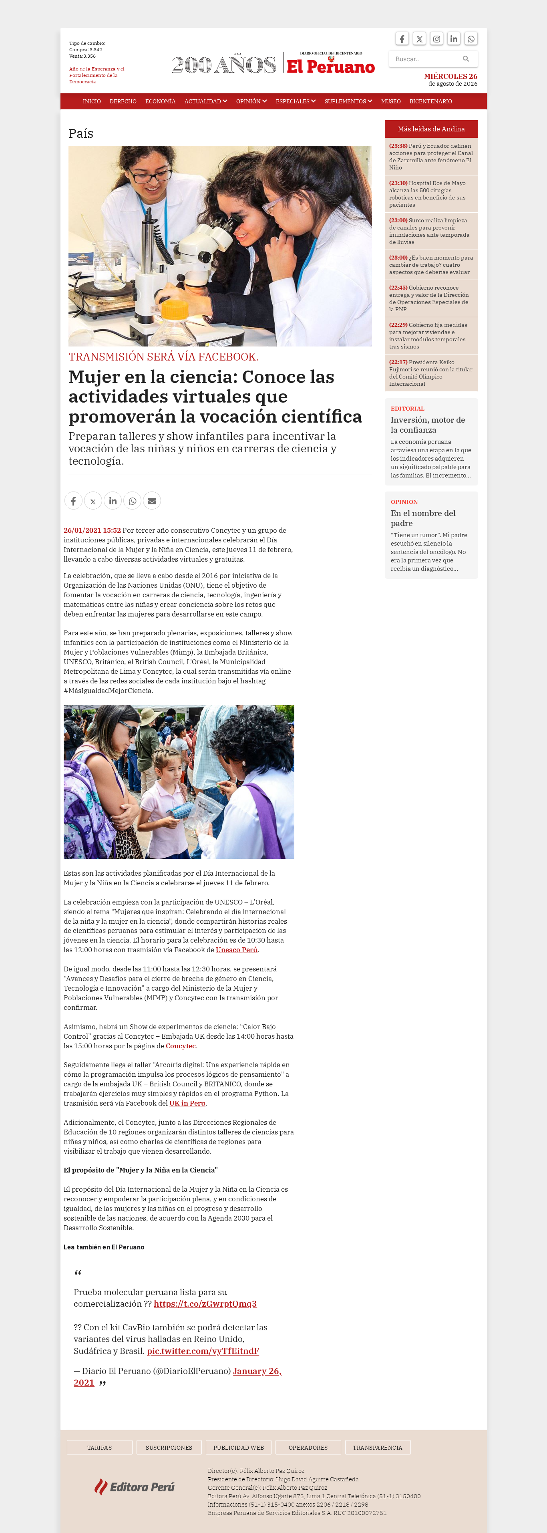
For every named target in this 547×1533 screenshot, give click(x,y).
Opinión (248, 101)
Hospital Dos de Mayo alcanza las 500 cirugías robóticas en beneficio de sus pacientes (427, 193)
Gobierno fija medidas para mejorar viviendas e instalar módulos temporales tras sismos (428, 335)
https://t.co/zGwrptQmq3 (205, 1303)
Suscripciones (169, 1447)
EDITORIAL (407, 408)
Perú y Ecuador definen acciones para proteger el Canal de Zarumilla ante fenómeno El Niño (431, 156)
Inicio (92, 101)
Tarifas (99, 1447)
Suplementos (345, 101)
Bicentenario (431, 101)
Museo (391, 101)
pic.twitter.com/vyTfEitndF (203, 1350)
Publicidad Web (238, 1447)
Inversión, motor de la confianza (428, 425)
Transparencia (378, 1447)
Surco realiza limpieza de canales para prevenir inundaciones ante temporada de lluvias (429, 231)
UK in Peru (187, 1103)
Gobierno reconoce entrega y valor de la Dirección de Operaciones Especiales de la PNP (429, 298)
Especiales (293, 101)
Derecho (123, 101)
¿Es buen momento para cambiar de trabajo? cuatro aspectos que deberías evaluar (431, 265)
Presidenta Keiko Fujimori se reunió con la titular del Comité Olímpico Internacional (431, 373)
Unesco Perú (236, 949)
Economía (160, 101)
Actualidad (203, 101)
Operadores (308, 1447)
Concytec (181, 1045)
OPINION (404, 502)
